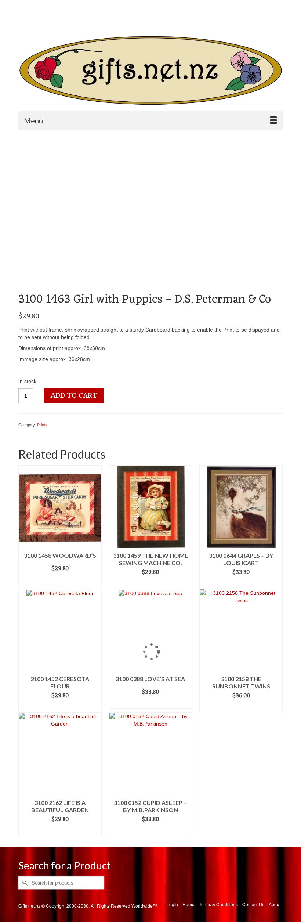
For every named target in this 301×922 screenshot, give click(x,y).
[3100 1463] (96, 213)
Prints (42, 425)
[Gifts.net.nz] (150, 70)
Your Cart (182, 18)
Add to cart (74, 395)
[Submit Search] (23, 6)
